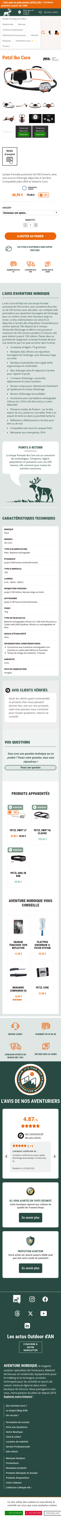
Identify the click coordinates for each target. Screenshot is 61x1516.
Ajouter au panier (30, 236)
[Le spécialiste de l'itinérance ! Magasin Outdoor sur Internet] (7, 12)
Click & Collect (13, 1436)
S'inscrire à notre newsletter (30, 1347)
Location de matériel (17, 1441)
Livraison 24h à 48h (30, 271)
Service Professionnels (18, 1446)
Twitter (30, 1313)
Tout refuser (35, 1513)
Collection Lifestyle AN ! (18, 1487)
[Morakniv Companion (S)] (18, 981)
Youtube (44, 1313)
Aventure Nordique (20, 1365)
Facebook (45, 1299)
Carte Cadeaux (14, 1482)
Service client (15, 1034)
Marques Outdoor (15, 1458)
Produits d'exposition (17, 1477)
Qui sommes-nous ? (16, 1405)
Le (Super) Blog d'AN (17, 1410)
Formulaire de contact (18, 1422)
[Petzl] (51, 59)
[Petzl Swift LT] (18, 823)
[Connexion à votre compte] (50, 32)
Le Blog (17, 1299)
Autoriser (24, 134)
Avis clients (12, 1451)
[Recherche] (43, 32)
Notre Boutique (14, 1431)
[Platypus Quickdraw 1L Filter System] (42, 937)
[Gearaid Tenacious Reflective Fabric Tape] (18, 937)
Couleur (6, 207)
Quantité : (30, 220)
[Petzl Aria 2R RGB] (18, 866)
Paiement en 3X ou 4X (13, 271)
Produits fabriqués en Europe (22, 1472)
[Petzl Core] (42, 980)
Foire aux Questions (16, 1427)
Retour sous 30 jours (47, 271)
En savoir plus (30, 1217)
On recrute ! (12, 1415)
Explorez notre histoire (18, 1396)
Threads (17, 1313)
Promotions (12, 1463)
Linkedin (27, 1326)
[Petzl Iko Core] (8, 105)
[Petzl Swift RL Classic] (42, 824)
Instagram (32, 1299)
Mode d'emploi (10, 152)
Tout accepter (15, 1513)
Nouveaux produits (16, 1467)
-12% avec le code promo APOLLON (22, 2)
